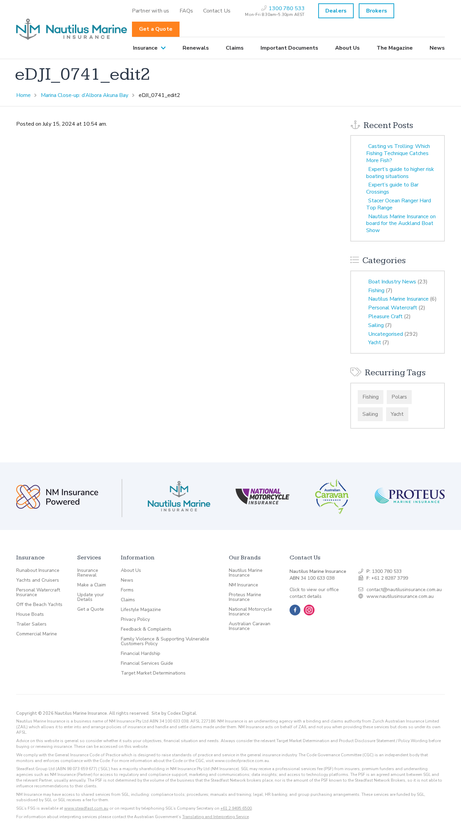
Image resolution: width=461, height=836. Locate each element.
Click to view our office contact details (314, 593)
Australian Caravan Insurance (249, 626)
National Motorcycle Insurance (250, 611)
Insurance (145, 48)
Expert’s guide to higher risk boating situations (400, 173)
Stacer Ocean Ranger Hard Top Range (398, 204)
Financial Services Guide (147, 663)
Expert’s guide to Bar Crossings (392, 188)
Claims (235, 48)
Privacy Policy (135, 619)
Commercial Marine (36, 634)
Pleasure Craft (385, 316)
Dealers (336, 11)
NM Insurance (243, 585)
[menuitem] (150, 11)
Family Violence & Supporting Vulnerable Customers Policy (165, 641)
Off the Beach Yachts (39, 604)
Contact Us (217, 11)
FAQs (186, 11)
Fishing (376, 290)
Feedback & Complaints (146, 629)
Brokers (376, 11)
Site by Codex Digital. (174, 713)
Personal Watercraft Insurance (38, 592)
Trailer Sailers (31, 624)
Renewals (196, 48)
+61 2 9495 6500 (236, 808)
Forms (127, 590)
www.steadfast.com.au (86, 808)
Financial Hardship (140, 653)
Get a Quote (155, 29)
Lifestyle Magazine (141, 609)
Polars (399, 397)
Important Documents (289, 48)
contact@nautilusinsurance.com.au (404, 589)
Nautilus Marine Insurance (398, 299)
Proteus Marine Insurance (245, 597)
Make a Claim (91, 585)
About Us (347, 48)
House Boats (30, 614)
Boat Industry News (392, 281)
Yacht (374, 342)
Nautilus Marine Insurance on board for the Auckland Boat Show (401, 223)
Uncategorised (385, 334)
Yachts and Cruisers (37, 580)
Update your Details (90, 597)
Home (23, 95)
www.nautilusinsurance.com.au (400, 596)
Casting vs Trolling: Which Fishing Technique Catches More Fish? (398, 153)
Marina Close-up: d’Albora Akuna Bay (84, 95)
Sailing (376, 325)
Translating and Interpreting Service (215, 816)
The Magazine (395, 48)
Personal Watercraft (392, 307)
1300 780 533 (387, 571)
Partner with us (150, 11)
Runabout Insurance (37, 570)
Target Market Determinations (153, 673)
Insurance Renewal (87, 573)
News (437, 48)
